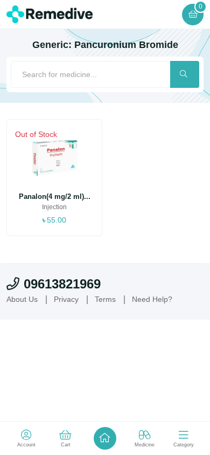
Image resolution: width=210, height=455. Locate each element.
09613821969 (62, 284)
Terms (105, 299)
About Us (22, 299)
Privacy (66, 299)
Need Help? (152, 299)
